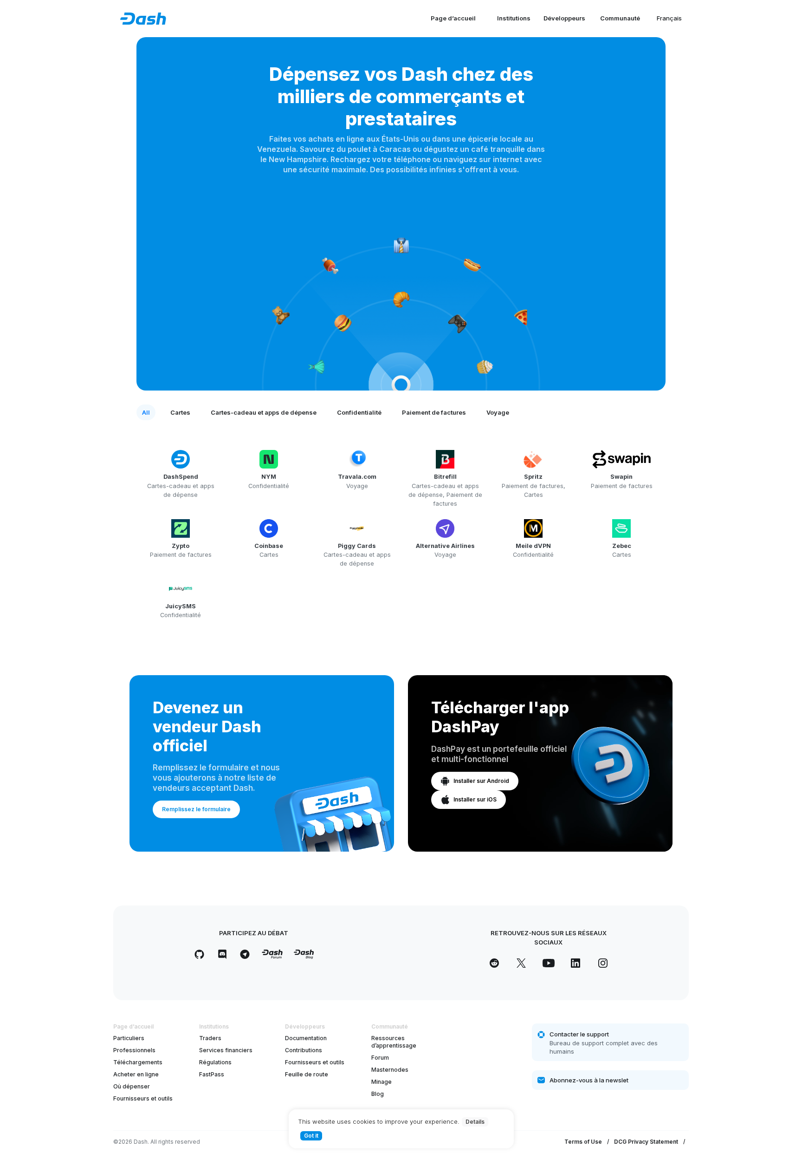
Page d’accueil (453, 18)
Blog (377, 1093)
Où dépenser (131, 1086)
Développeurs (564, 18)
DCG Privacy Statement (646, 1141)
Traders (210, 1038)
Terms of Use (583, 1141)
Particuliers (128, 1038)
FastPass (211, 1074)
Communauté (620, 18)
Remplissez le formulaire (196, 809)
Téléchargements (137, 1062)
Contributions (303, 1050)
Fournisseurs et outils (143, 1098)
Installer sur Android (481, 780)
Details (475, 1121)
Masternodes (389, 1069)
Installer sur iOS (475, 799)
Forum (380, 1057)
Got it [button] (311, 1135)
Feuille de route (306, 1074)
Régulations (215, 1062)
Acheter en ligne (136, 1074)
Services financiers (225, 1050)
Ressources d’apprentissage (393, 1042)
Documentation (306, 1038)
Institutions (513, 18)
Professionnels (134, 1050)
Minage (381, 1081)
